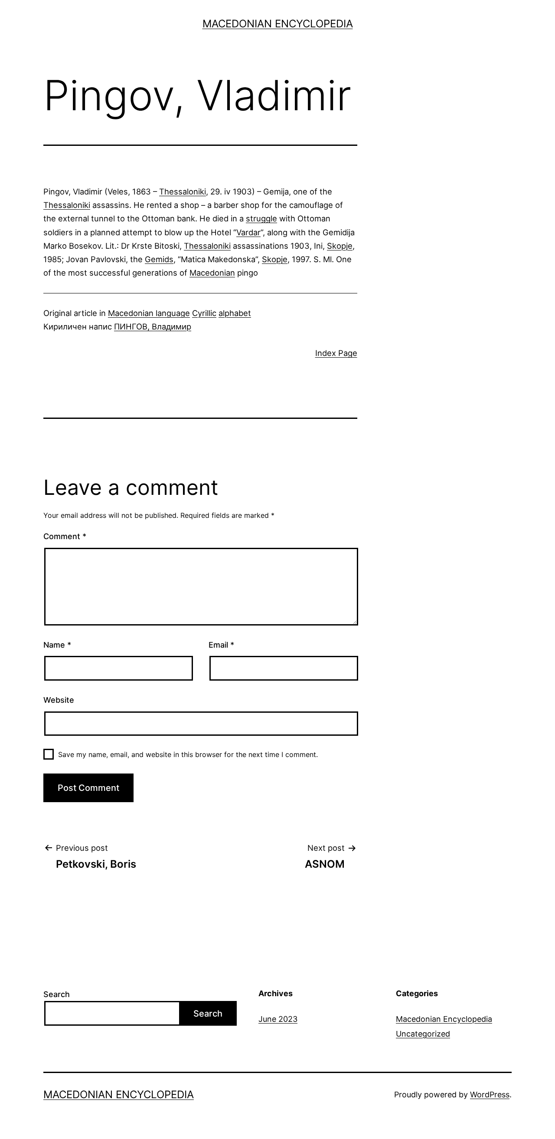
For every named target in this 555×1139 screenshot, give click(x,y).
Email (221, 644)
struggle (261, 218)
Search (56, 994)
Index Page (336, 353)
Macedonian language (149, 313)
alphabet (235, 313)
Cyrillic (204, 313)
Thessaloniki (182, 191)
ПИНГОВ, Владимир (152, 326)
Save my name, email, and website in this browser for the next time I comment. (188, 754)
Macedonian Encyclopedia (277, 23)
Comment (64, 536)
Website (58, 699)
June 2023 (277, 1019)
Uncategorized (423, 1033)
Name (57, 644)
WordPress (489, 1094)
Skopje (340, 245)
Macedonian (212, 272)
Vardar (248, 232)
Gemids (159, 259)
